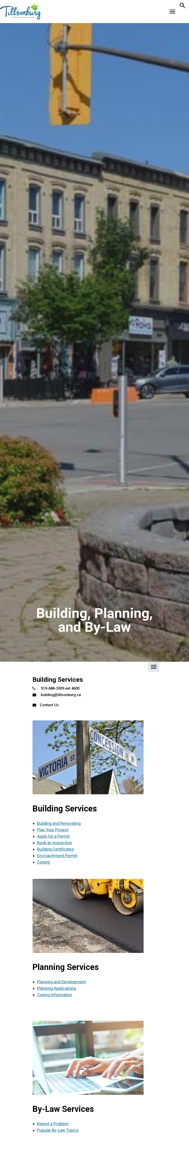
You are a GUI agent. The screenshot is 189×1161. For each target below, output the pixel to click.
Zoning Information (54, 994)
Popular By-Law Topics (58, 1130)
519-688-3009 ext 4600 (60, 688)
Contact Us (49, 705)
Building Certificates (55, 849)
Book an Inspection (54, 842)
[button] (94, 668)
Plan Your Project (52, 829)
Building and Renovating (59, 823)
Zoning (43, 862)
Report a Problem (53, 1123)
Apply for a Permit (53, 836)
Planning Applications (56, 988)
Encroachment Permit (57, 855)
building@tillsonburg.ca (61, 695)
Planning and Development (61, 981)
